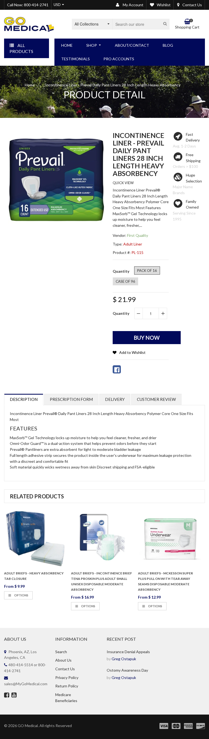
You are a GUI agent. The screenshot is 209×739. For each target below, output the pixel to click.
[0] (117, 369)
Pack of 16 (147, 270)
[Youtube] (14, 695)
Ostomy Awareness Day (127, 670)
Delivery (115, 399)
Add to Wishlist (132, 352)
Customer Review (156, 399)
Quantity (121, 313)
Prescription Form (71, 399)
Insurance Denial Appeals (128, 651)
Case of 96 (125, 281)
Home (30, 85)
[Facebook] (6, 695)
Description (24, 399)
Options (21, 595)
